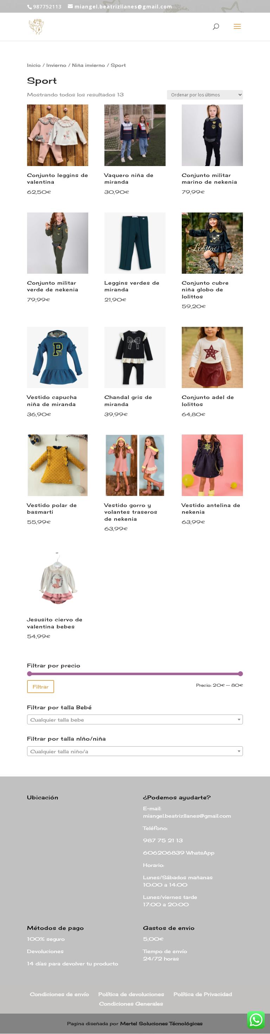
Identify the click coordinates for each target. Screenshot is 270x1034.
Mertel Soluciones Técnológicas (161, 1023)
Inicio (34, 65)
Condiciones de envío (59, 994)
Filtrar (41, 687)
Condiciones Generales (131, 1004)
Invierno (56, 65)
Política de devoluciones (131, 994)
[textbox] (135, 720)
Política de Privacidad (203, 994)
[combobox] (135, 719)
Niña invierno (88, 65)
